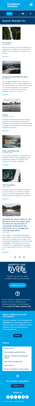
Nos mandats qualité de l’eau (14, 352)
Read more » (5, 56)
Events (5, 115)
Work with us (9, 365)
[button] (31, 4)
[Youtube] (23, 397)
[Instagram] (15, 397)
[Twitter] (11, 397)
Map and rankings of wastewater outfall (16, 357)
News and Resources (10, 151)
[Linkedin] (27, 397)
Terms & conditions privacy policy (16, 369)
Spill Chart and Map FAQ (13, 361)
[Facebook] (8, 397)
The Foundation (8, 185)
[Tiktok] (19, 397)
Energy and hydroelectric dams (15, 77)
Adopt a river (9, 348)
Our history (7, 43)
